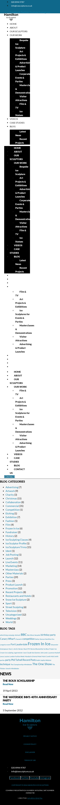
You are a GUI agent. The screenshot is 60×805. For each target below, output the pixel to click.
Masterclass (12, 569)
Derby (37, 639)
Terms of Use (30, 760)
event (8, 645)
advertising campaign (7, 635)
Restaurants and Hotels (18, 595)
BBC (24, 634)
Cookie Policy (30, 744)
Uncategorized (13, 614)
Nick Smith (54, 656)
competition (28, 638)
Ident (8, 550)
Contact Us (16, 366)
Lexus (2, 656)
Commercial (12, 505)
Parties (9, 577)
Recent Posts (29, 659)
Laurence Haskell (54, 653)
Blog (13, 126)
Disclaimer (30, 752)
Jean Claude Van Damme (31, 653)
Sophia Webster (46, 660)
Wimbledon (15, 668)
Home (13, 23)
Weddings (11, 618)
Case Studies (17, 122)
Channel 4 (18, 639)
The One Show (42, 664)
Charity (10, 494)
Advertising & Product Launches (23, 66)
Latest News (20, 133)
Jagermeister (18, 653)
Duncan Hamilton (45, 639)
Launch (9, 558)
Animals (17, 635)
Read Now (8, 684)
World (9, 622)
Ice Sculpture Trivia (16, 547)
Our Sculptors (18, 31)
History (10, 535)
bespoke (37, 635)
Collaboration (13, 502)
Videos (14, 119)
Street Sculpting (14, 607)
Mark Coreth (46, 656)
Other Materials (14, 573)
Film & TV (20, 106)
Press (9, 580)
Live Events (12, 562)
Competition (13, 509)
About (13, 27)
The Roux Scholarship (19, 680)
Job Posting (12, 554)
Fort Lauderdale (19, 644)
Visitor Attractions (21, 98)
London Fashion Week (17, 656)
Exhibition (11, 517)
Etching (10, 513)
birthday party (48, 634)
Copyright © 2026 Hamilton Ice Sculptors (30, 785)
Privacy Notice (30, 736)
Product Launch (14, 584)
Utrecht (8, 668)
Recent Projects (21, 141)
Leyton (6, 656)
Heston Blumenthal (36, 649)
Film (8, 524)
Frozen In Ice (12, 528)
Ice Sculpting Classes (17, 539)
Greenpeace (4, 649)
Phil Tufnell (16, 659)
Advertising (12, 487)
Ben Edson (30, 635)
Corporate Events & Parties (22, 78)
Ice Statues (19, 113)
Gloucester (54, 645)
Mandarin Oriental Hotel (33, 656)
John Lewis (44, 653)
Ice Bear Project (49, 649)
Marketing (11, 565)
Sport (9, 603)
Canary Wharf (7, 638)
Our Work (16, 35)
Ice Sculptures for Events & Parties (22, 316)
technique (5, 664)
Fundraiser (11, 532)
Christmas (11, 498)
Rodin (38, 660)
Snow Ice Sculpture (16, 599)
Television (11, 610)
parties (2, 660)
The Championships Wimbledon (21, 664)
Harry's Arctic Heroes (16, 649)
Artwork (10, 490)
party (8, 659)
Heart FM (26, 649)
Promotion (11, 588)
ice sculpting (9, 653)
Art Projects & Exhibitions (21, 55)
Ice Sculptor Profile (16, 543)
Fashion (10, 520)
